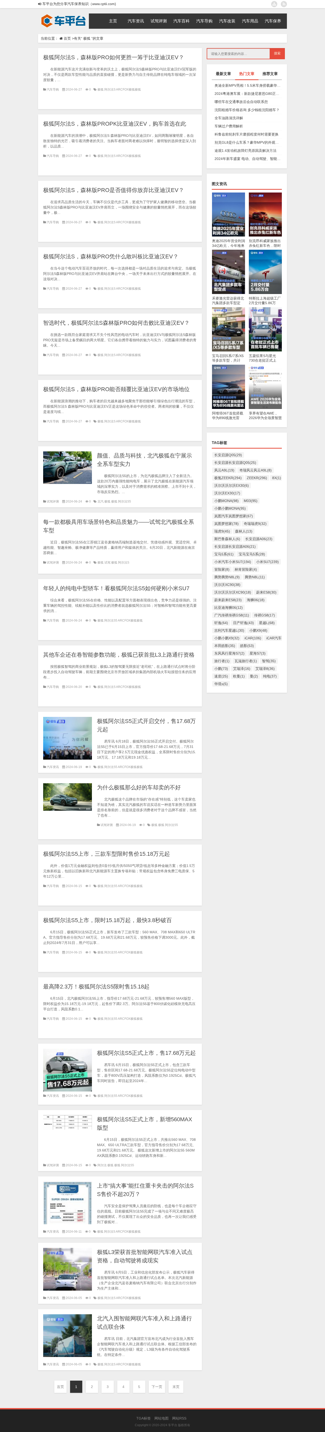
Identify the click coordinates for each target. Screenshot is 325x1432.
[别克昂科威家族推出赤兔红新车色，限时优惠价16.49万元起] (265, 195)
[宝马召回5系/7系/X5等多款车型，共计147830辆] (228, 310)
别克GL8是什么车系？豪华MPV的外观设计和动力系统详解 (248, 142)
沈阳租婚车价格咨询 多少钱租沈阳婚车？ (247, 110)
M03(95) (250, 501)
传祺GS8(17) (264, 615)
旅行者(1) (222, 661)
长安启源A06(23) (258, 539)
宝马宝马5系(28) (252, 554)
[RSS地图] (284, 4)
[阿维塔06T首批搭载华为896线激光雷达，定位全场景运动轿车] (228, 367)
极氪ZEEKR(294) (228, 478)
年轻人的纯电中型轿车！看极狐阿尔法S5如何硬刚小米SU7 (116, 588)
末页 (176, 1387)
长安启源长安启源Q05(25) (235, 463)
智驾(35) (269, 661)
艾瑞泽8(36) (265, 669)
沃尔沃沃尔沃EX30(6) (231, 485)
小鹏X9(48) (258, 630)
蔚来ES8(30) (266, 592)
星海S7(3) (258, 653)
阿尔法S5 (111, 620)
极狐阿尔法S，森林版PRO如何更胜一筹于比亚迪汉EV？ (113, 57)
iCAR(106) (253, 638)
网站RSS (179, 1418)
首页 (67, 38)
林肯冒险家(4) (246, 569)
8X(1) (276, 478)
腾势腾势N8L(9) (227, 577)
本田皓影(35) (224, 646)
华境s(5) (221, 684)
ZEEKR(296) (257, 478)
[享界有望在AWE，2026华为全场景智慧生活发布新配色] (265, 367)
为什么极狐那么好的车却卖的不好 (139, 787)
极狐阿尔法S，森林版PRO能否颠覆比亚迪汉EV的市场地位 (116, 389)
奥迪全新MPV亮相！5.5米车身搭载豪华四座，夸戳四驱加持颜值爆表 (248, 85)
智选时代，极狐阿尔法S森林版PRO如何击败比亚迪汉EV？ (116, 323)
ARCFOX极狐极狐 (128, 89)
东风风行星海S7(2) (229, 653)
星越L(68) (267, 623)
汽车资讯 (53, 767)
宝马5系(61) (224, 554)
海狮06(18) (256, 600)
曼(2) (254, 676)
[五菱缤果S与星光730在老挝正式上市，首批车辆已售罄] (265, 310)
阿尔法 (102, 1165)
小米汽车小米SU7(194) (232, 562)
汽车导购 (53, 89)
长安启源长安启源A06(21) (235, 546)
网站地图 (161, 1418)
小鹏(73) (221, 669)
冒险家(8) (222, 569)
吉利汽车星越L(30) (229, 630)
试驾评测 (53, 501)
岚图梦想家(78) (226, 524)
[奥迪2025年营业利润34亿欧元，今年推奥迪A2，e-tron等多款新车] (228, 195)
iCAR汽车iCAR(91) (281, 638)
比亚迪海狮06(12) (228, 608)
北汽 (101, 501)
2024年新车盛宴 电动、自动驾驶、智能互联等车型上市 (248, 159)
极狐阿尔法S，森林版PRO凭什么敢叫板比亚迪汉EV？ (110, 256)
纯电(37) (270, 676)
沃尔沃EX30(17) (227, 493)
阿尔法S (110, 89)
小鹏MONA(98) (226, 501)
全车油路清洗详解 (229, 118)
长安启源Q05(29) (228, 455)
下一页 (157, 1387)
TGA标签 (143, 1418)
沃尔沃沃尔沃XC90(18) (232, 592)
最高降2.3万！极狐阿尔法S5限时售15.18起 (96, 986)
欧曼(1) (239, 676)
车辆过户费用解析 (229, 126)
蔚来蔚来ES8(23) (228, 600)
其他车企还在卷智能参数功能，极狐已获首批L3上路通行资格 (118, 655)
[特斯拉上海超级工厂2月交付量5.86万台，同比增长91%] (265, 252)
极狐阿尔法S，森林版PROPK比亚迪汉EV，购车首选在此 (114, 124)
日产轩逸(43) (243, 623)
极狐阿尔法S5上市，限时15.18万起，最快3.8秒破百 (107, 920)
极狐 (101, 89)
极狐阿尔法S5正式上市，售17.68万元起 (146, 1053)
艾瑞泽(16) (241, 669)
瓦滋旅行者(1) (246, 661)
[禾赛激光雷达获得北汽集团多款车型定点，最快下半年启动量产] (228, 252)
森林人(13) (243, 531)
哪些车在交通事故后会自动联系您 (241, 102)
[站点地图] (274, 4)
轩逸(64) (221, 623)
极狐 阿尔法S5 (121, 501)
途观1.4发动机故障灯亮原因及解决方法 (246, 151)
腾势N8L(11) (255, 577)
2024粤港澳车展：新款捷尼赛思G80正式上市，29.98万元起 (248, 94)
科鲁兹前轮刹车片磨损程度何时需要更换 (247, 134)
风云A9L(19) (224, 470)
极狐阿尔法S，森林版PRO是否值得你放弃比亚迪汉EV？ (113, 190)
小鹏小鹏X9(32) (226, 638)
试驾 (107, 562)
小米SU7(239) (267, 562)
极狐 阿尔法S (120, 562)
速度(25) (221, 676)
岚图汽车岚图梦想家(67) (233, 516)
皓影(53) (247, 646)
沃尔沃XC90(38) (227, 585)
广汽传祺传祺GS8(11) (231, 615)
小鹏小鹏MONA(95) (230, 508)
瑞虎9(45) (222, 531)
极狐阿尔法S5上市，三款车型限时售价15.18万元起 (106, 854)
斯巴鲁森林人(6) (227, 539)
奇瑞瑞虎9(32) (255, 524)
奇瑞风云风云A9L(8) (255, 470)
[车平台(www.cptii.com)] (63, 15)
